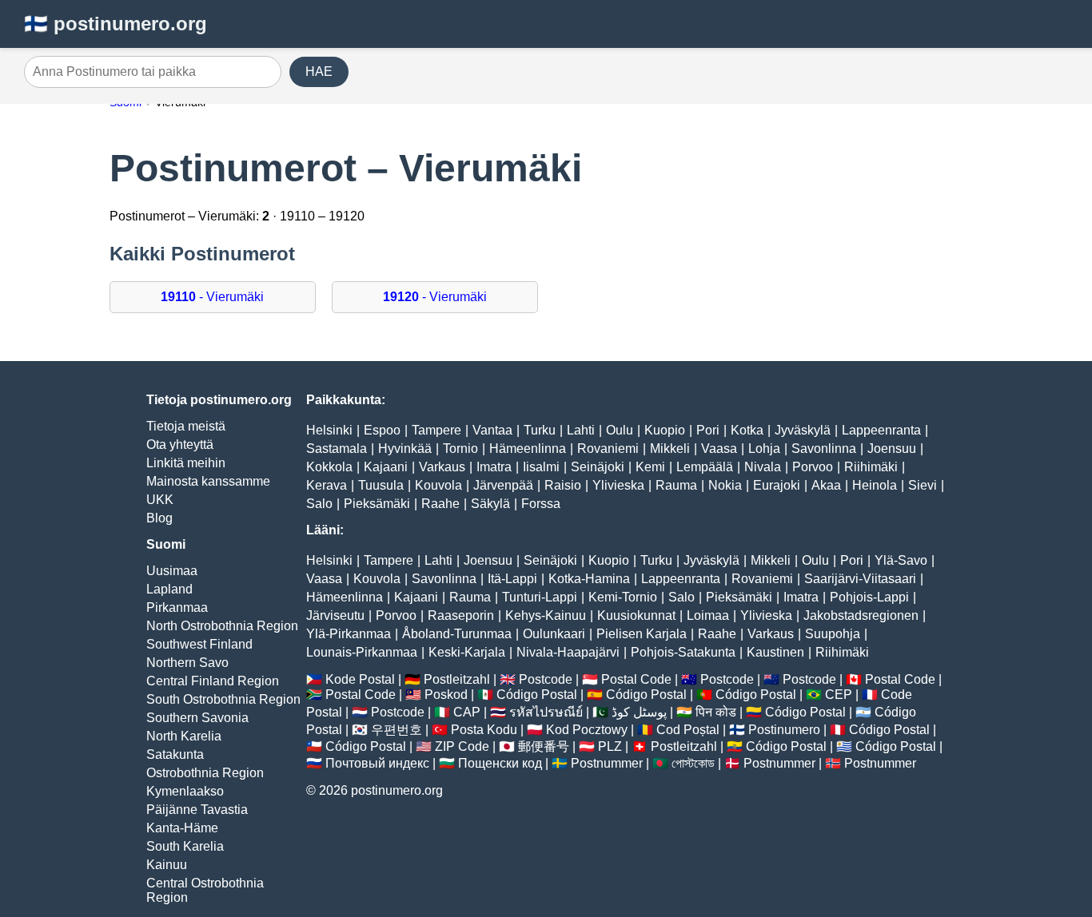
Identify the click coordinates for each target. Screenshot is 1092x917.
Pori (707, 430)
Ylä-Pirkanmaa (348, 634)
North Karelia (183, 736)
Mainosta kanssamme (208, 481)
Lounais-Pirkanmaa (361, 652)
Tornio (460, 448)
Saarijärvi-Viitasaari (860, 579)
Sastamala (336, 448)
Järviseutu (335, 615)
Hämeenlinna (527, 448)
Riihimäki (871, 467)
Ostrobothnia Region (205, 773)
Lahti (581, 430)
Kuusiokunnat (636, 615)
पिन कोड (715, 712)
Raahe (440, 503)
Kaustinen (775, 652)
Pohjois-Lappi (869, 597)
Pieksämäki (377, 503)
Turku (540, 430)
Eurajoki (776, 485)
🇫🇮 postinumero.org (115, 23)
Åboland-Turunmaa (457, 634)
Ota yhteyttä (179, 444)
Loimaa (708, 615)
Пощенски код (500, 763)
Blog (159, 518)
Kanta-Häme (182, 828)
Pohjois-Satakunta (683, 652)
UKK (159, 499)
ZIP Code (462, 746)
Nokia (725, 485)
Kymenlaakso (185, 791)
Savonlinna (823, 448)
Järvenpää (503, 485)
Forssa (540, 503)
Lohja (764, 448)
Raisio (562, 485)
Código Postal (536, 694)
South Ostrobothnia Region (223, 699)
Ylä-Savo (901, 560)
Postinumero (784, 729)
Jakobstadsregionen (861, 615)
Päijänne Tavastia (197, 809)
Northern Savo (187, 662)
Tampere (436, 430)
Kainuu (166, 864)
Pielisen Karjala (641, 634)
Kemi (650, 467)
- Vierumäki (212, 297)
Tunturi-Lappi (539, 597)
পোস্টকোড (693, 763)
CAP (466, 712)
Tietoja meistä (185, 426)
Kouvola (438, 485)
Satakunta (175, 754)
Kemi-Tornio (622, 597)
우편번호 (396, 729)
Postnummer (607, 763)
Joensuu (891, 448)
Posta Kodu (484, 729)
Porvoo (812, 467)
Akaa (826, 485)
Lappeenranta (881, 430)
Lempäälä (704, 467)
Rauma (676, 485)
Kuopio (664, 430)
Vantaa (492, 430)
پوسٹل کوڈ (639, 712)
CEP (838, 694)
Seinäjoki (597, 467)
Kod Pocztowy (587, 729)
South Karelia (185, 846)
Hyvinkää (405, 448)
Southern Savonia (197, 717)
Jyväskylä (803, 430)
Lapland (169, 589)
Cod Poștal (687, 729)
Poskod (446, 694)
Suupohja (832, 634)
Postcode (545, 679)
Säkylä (490, 503)
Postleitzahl (457, 679)
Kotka (747, 430)
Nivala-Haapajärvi (568, 652)
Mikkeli (670, 448)
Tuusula (381, 485)
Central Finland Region (212, 681)
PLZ (610, 746)
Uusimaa (171, 571)
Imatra (494, 467)
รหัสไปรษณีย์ (546, 712)
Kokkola (329, 467)
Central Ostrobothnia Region (205, 890)
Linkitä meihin (185, 463)
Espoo (382, 430)
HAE (319, 71)
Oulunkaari (554, 634)
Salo (319, 503)
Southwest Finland (199, 644)
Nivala (762, 467)
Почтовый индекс (377, 763)
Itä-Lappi (512, 579)
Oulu (619, 430)
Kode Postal (360, 679)
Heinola (874, 485)
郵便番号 (543, 746)
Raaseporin (461, 615)
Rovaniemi (608, 448)
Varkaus (442, 467)
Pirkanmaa (177, 607)
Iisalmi (541, 467)
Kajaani (386, 467)
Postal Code (636, 679)
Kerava (326, 485)
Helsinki (329, 430)
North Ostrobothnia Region (222, 626)
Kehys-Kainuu (545, 615)
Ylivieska (618, 485)
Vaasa (719, 448)
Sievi (922, 485)
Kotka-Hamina (589, 579)
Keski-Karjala (466, 652)
